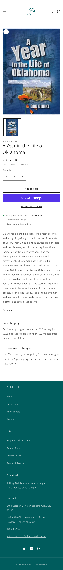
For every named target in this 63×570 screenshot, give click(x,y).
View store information (18, 224)
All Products (13, 411)
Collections (13, 403)
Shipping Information (18, 440)
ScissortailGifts (27, 564)
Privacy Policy (14, 455)
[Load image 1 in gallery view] (12, 127)
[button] (4, 11)
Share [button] (9, 310)
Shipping (6, 164)
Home (10, 396)
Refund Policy (14, 448)
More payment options (31, 206)
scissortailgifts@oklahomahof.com (26, 536)
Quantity (7, 170)
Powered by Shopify (40, 564)
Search (10, 419)
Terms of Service (15, 463)
